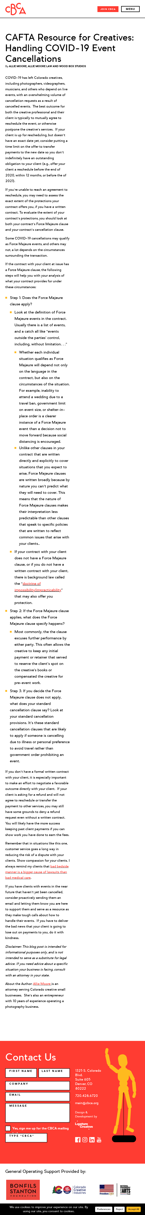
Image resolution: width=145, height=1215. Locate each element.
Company (18, 1084)
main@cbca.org (86, 1103)
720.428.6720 (86, 1096)
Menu (130, 9)
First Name (21, 1071)
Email (15, 1095)
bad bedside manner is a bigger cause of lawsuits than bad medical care (37, 872)
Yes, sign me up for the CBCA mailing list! (40, 1128)
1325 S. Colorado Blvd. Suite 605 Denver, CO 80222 (88, 1079)
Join (107, 9)
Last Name (52, 1071)
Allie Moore (42, 984)
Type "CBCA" (22, 1136)
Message (18, 1105)
